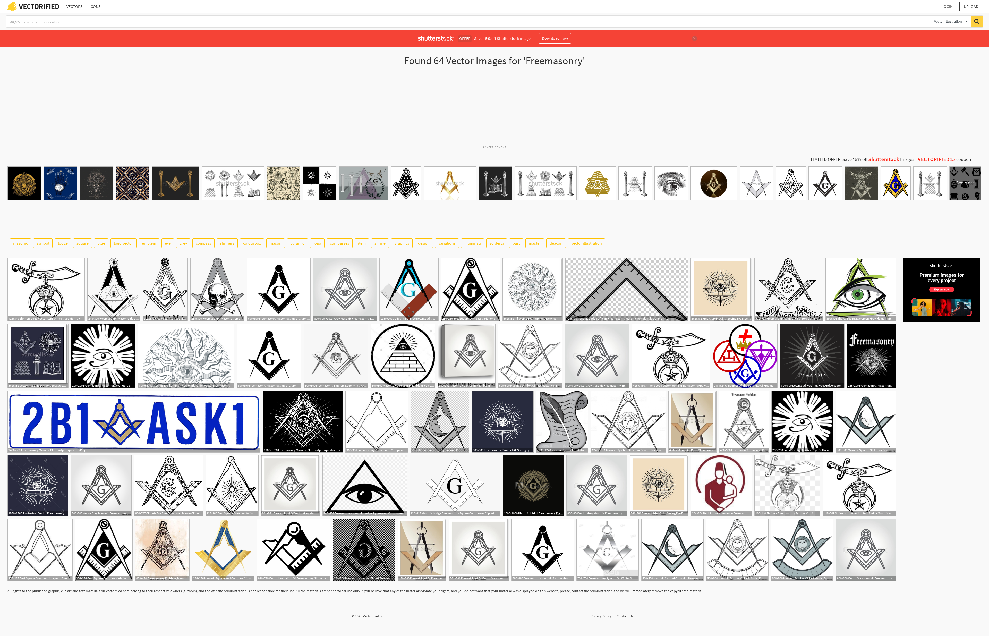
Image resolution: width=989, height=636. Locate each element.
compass (203, 243)
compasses (339, 243)
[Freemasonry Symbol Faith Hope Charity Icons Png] (789, 289)
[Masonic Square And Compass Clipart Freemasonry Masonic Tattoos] (223, 550)
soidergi (497, 243)
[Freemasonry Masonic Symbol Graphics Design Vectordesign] (269, 356)
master (535, 243)
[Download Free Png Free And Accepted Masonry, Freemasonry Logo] (812, 356)
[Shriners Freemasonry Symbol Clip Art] (787, 485)
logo (317, 243)
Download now (555, 38)
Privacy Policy (601, 616)
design (424, 243)
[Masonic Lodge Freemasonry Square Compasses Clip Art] (455, 485)
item (362, 243)
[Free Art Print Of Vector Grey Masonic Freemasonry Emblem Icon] (290, 485)
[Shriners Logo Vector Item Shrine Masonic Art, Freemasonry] (46, 289)
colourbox (252, 243)
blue (101, 243)
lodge (63, 243)
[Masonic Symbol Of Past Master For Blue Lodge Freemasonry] (737, 550)
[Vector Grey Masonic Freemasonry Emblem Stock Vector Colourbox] (345, 289)
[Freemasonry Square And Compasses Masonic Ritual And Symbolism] (440, 421)
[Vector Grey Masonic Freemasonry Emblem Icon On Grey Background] (101, 485)
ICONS (95, 6)
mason (276, 243)
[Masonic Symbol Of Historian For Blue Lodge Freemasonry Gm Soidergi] (562, 421)
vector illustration (586, 243)
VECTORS (74, 6)
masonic (20, 243)
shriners (227, 243)
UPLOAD (971, 6)
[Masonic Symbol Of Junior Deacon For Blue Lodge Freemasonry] (672, 550)
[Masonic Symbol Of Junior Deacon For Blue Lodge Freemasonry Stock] (866, 421)
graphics (401, 243)
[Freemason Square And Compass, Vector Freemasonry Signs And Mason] (744, 421)
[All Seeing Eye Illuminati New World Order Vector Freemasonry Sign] (532, 289)
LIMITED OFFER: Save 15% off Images (862, 159)
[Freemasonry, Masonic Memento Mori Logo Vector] (217, 289)
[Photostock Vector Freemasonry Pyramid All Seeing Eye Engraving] (38, 485)
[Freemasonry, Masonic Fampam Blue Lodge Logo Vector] (165, 289)
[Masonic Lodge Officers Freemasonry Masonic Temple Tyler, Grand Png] (627, 289)
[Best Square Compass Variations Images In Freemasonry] (470, 289)
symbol (43, 243)
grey (183, 243)
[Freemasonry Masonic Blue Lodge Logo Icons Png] (134, 421)
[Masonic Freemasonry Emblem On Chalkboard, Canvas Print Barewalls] (466, 356)
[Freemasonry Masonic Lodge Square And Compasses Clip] (365, 485)
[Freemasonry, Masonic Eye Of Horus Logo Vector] (103, 356)
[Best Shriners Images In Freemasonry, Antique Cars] (721, 485)
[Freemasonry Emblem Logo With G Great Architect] (336, 356)
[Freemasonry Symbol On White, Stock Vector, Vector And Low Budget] (607, 550)
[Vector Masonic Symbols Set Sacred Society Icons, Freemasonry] (38, 356)
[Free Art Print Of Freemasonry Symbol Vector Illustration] (692, 421)
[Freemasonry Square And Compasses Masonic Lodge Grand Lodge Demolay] (377, 421)
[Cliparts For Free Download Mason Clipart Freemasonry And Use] (409, 289)
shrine (380, 243)
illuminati (472, 243)
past (516, 243)
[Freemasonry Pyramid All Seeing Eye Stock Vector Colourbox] (502, 421)
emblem (149, 243)
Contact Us (625, 616)
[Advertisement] (494, 108)
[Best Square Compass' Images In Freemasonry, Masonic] (40, 550)
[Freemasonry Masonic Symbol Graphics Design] (278, 289)
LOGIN (947, 6)
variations (447, 243)
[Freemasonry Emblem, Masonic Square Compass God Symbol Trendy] (162, 550)
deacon (556, 243)
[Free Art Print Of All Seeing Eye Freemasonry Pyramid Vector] (721, 289)
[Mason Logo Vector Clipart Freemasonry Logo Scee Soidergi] (364, 550)
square (82, 243)
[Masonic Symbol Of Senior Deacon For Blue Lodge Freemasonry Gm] (628, 421)
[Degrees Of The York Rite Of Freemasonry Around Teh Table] (745, 356)
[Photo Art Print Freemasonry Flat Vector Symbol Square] (533, 485)
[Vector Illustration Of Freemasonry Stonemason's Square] (293, 550)
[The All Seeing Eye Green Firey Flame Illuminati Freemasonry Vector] (861, 289)
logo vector (123, 243)
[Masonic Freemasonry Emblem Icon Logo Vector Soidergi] (403, 356)
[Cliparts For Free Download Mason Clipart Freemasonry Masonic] (168, 485)
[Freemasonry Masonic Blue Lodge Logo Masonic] (303, 421)
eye (168, 243)
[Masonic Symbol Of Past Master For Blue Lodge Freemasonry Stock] (530, 356)
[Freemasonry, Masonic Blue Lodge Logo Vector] (114, 289)
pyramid (297, 243)
